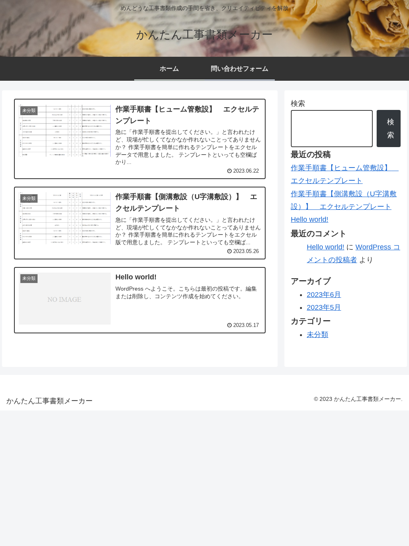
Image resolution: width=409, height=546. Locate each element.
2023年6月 (324, 295)
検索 (298, 104)
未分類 (317, 335)
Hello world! (309, 219)
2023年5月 (324, 307)
